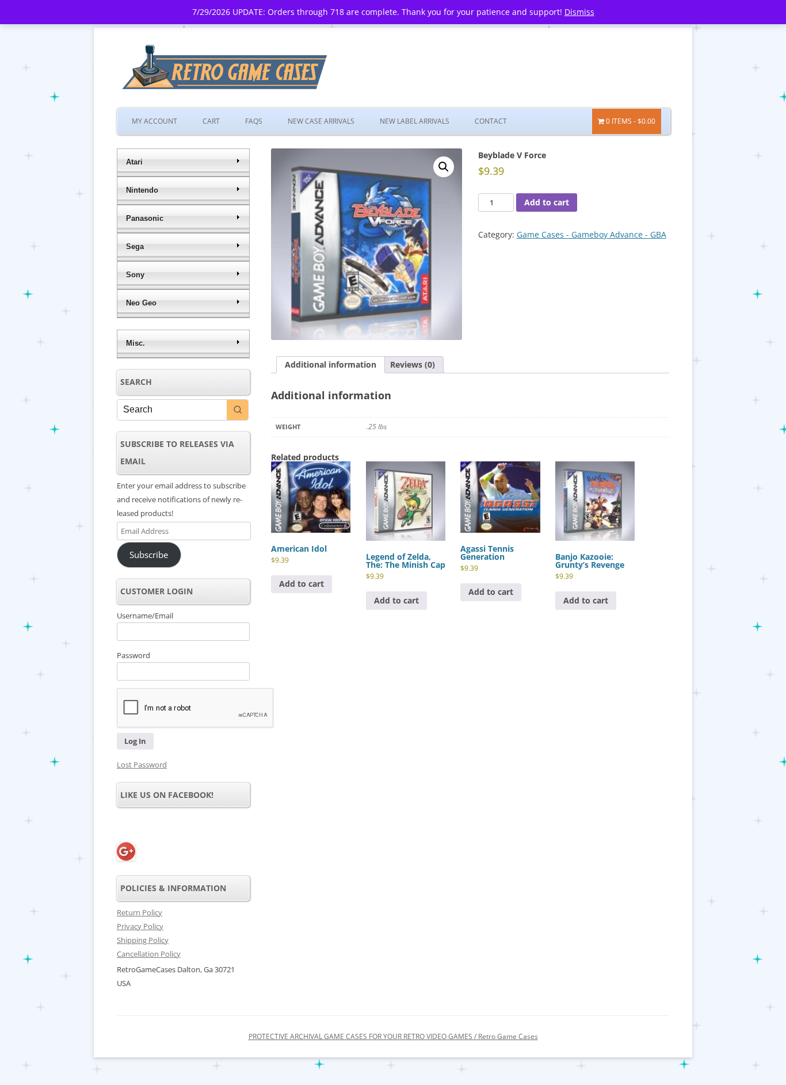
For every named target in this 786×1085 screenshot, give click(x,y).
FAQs (253, 121)
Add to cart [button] (301, 583)
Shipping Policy (143, 940)
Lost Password (142, 764)
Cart (211, 121)
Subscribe (148, 554)
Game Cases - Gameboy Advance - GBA (591, 234)
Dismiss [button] (579, 11)
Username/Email (145, 615)
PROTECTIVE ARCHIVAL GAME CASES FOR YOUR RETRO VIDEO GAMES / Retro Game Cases (393, 1036)
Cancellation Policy (149, 954)
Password (133, 655)
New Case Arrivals (321, 121)
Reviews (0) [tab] (412, 364)
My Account (154, 121)
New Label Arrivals (414, 121)
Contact (491, 121)
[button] (443, 166)
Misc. (135, 343)
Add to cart (546, 202)
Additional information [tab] (330, 364)
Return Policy (139, 912)
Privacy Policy (140, 926)
